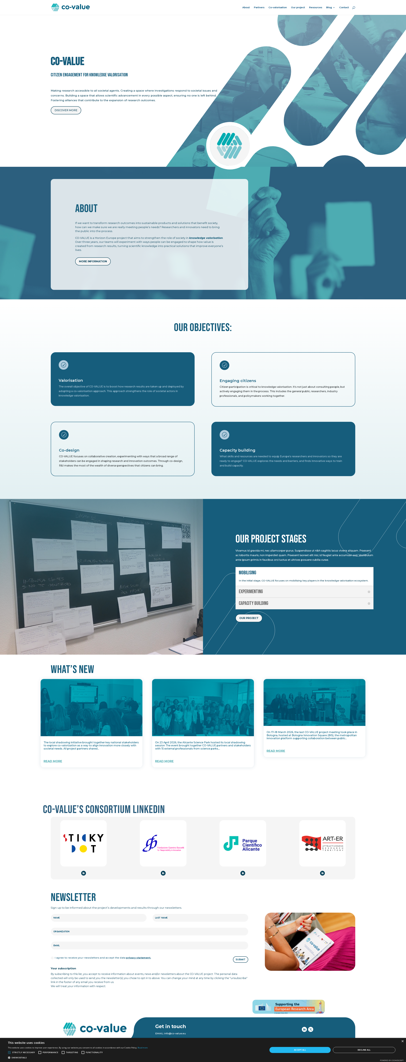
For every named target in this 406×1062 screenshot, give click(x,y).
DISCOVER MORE (66, 110)
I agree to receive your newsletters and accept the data (103, 957)
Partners (259, 7)
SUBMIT (241, 959)
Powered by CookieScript (392, 1060)
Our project (298, 7)
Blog (329, 7)
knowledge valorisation (206, 237)
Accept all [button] (300, 1050)
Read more (143, 1047)
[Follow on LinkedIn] (83, 873)
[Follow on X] (310, 1029)
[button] (78, 1058)
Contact (344, 7)
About (246, 7)
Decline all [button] (364, 1050)
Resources (315, 7)
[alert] (203, 1050)
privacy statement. (138, 957)
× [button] (402, 1041)
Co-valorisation (277, 7)
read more (53, 761)
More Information (93, 261)
